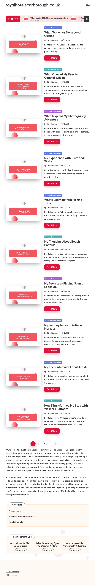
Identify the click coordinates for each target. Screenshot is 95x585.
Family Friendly (16, 522)
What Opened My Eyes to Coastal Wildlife (61, 76)
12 (55, 444)
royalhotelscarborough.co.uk (33, 5)
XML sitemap (12, 575)
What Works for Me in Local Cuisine (62, 34)
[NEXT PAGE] (62, 443)
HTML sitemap (12, 571)
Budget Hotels (15, 511)
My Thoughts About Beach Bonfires (62, 243)
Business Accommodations (22, 516)
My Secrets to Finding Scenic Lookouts (63, 285)
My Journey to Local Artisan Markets (63, 326)
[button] (62, 443)
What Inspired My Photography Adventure (38, 18)
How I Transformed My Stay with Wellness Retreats (66, 407)
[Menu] (87, 5)
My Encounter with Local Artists (65, 367)
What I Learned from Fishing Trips (63, 201)
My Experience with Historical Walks (64, 159)
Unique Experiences (53, 28)
